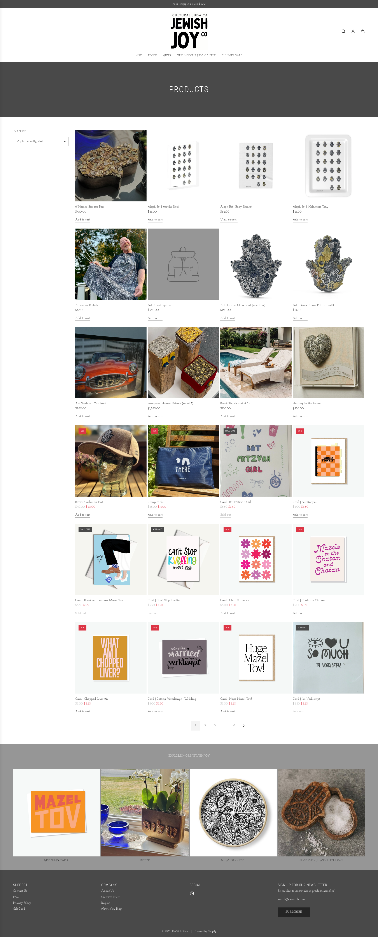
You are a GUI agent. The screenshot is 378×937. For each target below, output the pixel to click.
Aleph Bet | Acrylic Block (163, 206)
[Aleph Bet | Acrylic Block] (183, 165)
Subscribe (293, 912)
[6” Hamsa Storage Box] (111, 165)
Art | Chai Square (159, 305)
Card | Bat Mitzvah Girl (235, 502)
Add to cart (82, 219)
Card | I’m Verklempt (306, 699)
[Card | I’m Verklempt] (328, 657)
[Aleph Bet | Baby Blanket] (256, 165)
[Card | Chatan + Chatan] (328, 559)
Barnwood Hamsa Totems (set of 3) (170, 403)
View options (229, 219)
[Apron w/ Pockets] (111, 264)
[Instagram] (192, 893)
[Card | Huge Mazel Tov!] (256, 657)
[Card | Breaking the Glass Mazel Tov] (111, 559)
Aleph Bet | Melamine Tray (310, 206)
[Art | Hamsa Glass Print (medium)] (256, 264)
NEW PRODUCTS (233, 860)
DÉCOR (145, 860)
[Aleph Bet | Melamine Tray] (328, 165)
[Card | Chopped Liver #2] (111, 657)
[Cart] (363, 31)
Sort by (20, 131)
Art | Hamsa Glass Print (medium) (242, 305)
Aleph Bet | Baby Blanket (236, 206)
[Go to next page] (243, 726)
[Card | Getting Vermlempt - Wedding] (183, 657)
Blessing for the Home (306, 403)
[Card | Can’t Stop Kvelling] (183, 559)
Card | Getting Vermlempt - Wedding (172, 699)
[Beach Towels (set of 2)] (256, 362)
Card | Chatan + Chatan (309, 600)
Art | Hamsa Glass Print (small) (313, 305)
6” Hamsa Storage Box (89, 206)
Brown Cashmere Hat (89, 502)
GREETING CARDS (56, 860)
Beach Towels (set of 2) (235, 403)
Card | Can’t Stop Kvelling (165, 600)
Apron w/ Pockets (86, 305)
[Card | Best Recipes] (328, 461)
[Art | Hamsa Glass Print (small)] (328, 264)
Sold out (225, 514)
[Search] (343, 31)
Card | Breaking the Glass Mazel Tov (99, 600)
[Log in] (353, 31)
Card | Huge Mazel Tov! (236, 699)
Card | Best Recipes (305, 502)
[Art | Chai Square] (183, 264)
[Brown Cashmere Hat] (111, 461)
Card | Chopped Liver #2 (91, 699)
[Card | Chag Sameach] (256, 559)
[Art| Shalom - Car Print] (111, 362)
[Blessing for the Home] (328, 362)
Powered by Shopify (206, 931)
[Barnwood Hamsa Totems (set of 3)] (183, 362)
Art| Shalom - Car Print (90, 403)
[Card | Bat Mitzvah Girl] (256, 461)
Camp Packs (155, 502)
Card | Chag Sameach (234, 600)
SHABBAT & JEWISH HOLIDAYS (321, 860)
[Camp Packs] (183, 461)
